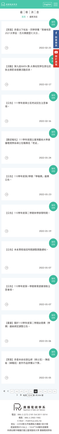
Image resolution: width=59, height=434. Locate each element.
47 (12, 391)
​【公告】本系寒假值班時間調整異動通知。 (27, 249)
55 (50, 391)
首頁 (24, 16)
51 (31, 391)
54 (45, 391)
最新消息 (34, 16)
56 (55, 391)
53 (40, 391)
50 (26, 391)
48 (17, 391)
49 (21, 391)
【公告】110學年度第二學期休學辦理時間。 (27, 212)
